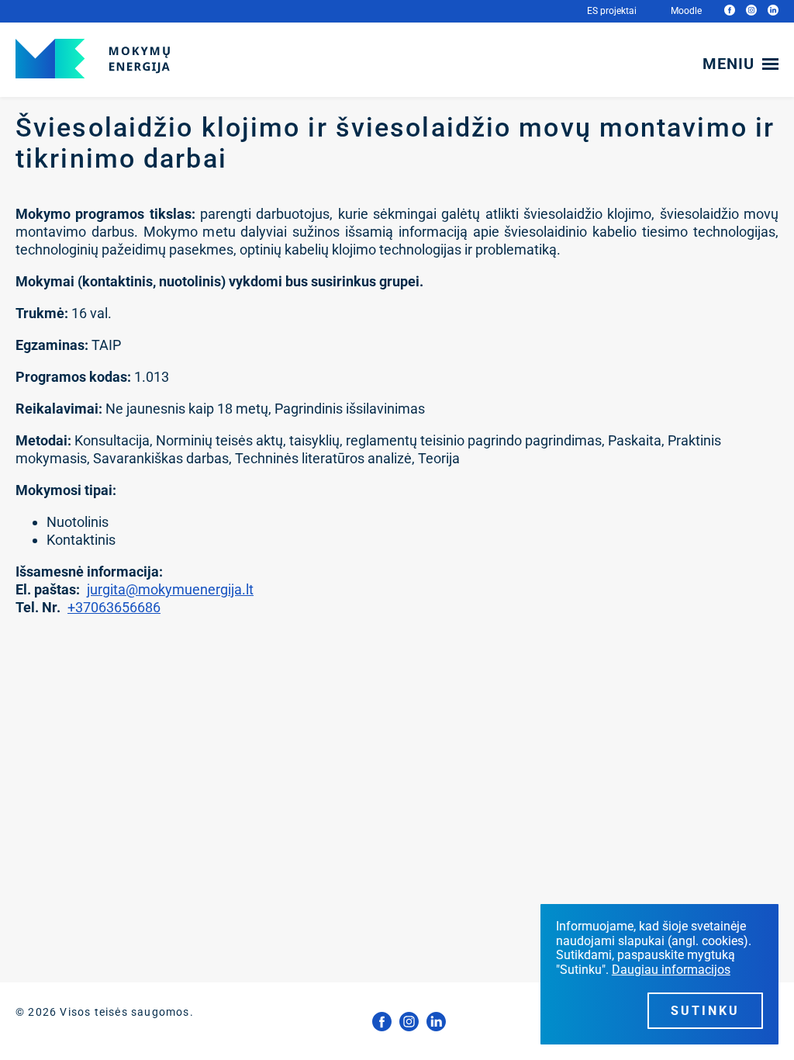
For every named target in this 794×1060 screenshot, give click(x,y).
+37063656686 (114, 607)
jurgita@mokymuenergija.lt (170, 589)
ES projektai (612, 10)
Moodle (686, 10)
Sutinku (705, 1010)
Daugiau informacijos (671, 969)
